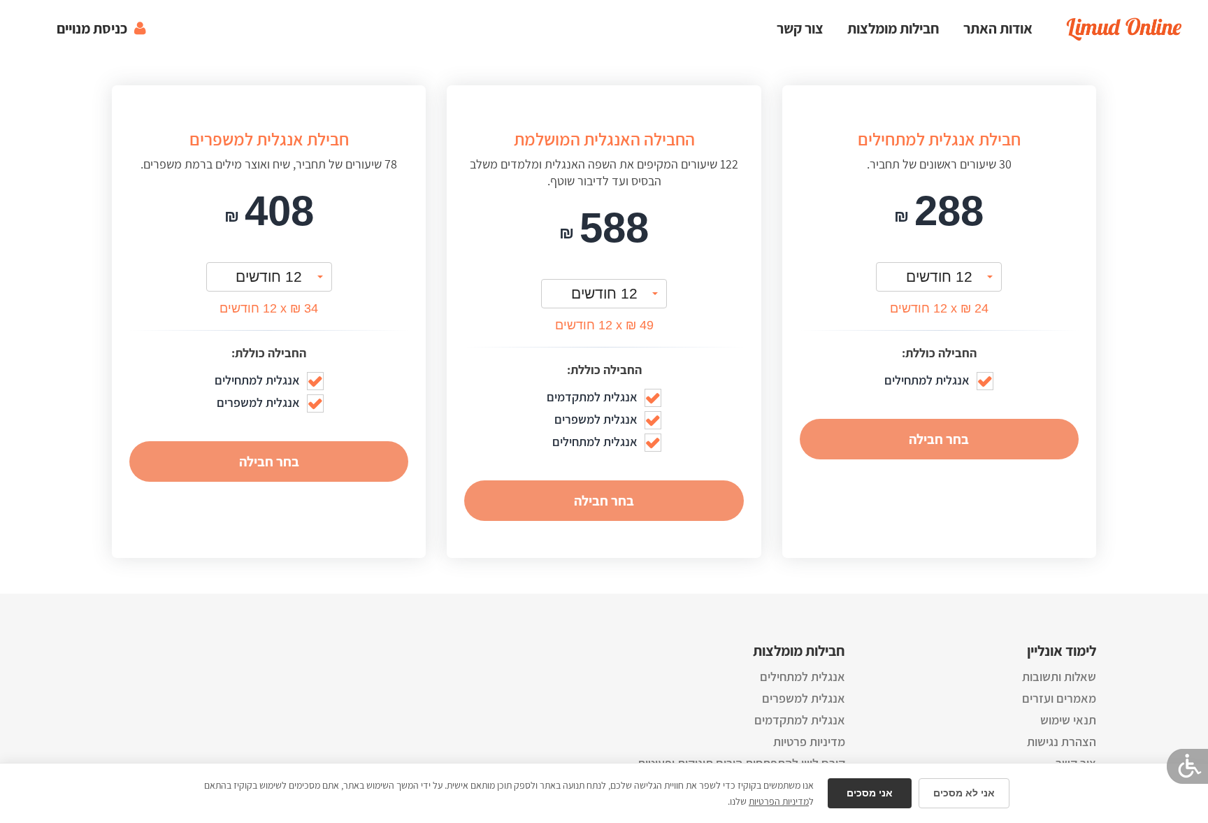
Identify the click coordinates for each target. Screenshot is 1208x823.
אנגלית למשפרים (803, 698)
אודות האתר (998, 28)
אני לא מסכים (964, 793)
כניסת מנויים (92, 28)
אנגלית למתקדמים (799, 720)
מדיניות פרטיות (809, 741)
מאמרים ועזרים (1059, 698)
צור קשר (800, 28)
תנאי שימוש (1068, 720)
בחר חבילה (939, 439)
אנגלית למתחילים (802, 676)
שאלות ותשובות (1059, 676)
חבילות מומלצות (893, 28)
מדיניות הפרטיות (779, 801)
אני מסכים (870, 793)
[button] (939, 277)
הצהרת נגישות (1061, 741)
